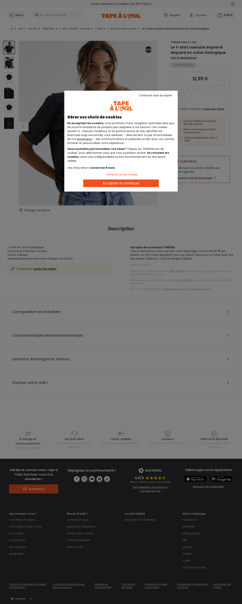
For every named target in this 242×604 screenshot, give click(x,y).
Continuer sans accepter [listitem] (155, 95)
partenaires (84, 139)
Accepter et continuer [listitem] (121, 183)
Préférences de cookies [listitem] (121, 174)
